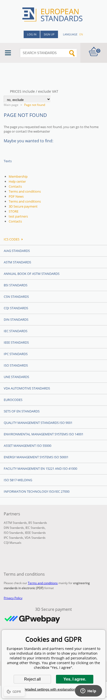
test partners (18, 216)
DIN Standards (16, 319)
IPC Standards (16, 354)
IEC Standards (15, 331)
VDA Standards (35, 538)
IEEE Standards (16, 342)
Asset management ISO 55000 (27, 445)
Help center (17, 181)
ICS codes (11, 239)
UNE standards (16, 377)
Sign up (49, 34)
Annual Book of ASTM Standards (31, 273)
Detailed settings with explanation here (53, 689)
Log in (31, 34)
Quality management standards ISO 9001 (38, 422)
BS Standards (37, 523)
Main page (11, 105)
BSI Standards (15, 285)
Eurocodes (13, 399)
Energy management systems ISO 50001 (36, 457)
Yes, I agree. (74, 679)
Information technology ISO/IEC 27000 (36, 491)
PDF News (16, 196)
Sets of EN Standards (22, 411)
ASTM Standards (17, 262)
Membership (18, 176)
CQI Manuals (12, 543)
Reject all (32, 679)
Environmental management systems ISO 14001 (43, 434)
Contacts (15, 186)
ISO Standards (16, 365)
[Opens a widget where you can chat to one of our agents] (88, 691)
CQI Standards (16, 308)
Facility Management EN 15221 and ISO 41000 (40, 468)
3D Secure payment (23, 206)
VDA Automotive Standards (27, 388)
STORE (13, 211)
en (81, 34)
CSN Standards (16, 296)
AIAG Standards (17, 250)
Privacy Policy (13, 598)
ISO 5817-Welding (18, 480)
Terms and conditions (25, 191)
